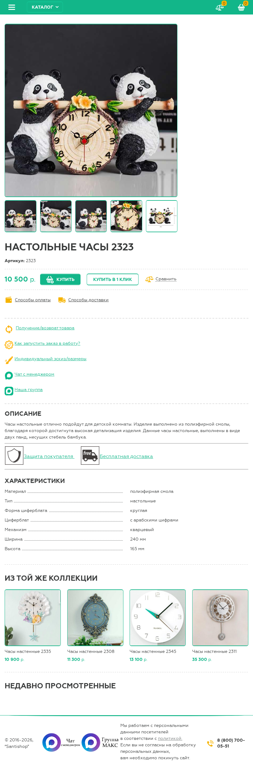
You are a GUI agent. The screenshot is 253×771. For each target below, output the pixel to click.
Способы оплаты (33, 300)
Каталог (42, 7)
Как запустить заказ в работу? (47, 343)
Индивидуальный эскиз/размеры (50, 358)
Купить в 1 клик (112, 279)
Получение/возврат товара (45, 328)
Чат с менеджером (34, 374)
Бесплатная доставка (126, 456)
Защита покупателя (49, 456)
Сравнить (166, 279)
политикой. (170, 738)
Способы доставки (88, 300)
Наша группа (29, 389)
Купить (65, 279)
